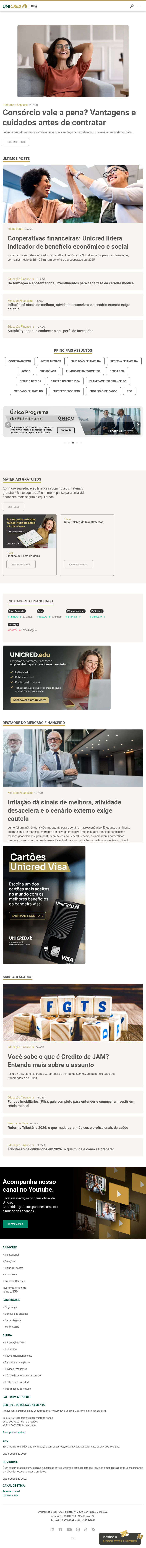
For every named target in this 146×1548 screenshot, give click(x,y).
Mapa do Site (11, 1327)
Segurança (10, 1307)
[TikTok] (85, 1529)
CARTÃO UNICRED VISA (65, 381)
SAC (5, 1440)
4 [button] (77, 443)
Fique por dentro (13, 1267)
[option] (73, 422)
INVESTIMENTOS (51, 361)
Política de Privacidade (17, 1382)
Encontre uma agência (17, 1362)
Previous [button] (8, 425)
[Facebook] (60, 1529)
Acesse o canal (11, 1491)
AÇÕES (25, 371)
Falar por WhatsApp (14, 1432)
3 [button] (73, 443)
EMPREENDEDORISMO (66, 391)
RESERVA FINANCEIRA (124, 361)
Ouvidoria (10, 1462)
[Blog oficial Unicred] (15, 6)
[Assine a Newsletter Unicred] (121, 1537)
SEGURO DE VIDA (30, 381)
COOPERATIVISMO (19, 361)
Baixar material (29, 545)
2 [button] (69, 443)
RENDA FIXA (117, 371)
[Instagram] (78, 1529)
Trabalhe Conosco (14, 1281)
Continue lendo (16, 142)
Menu (139, 6)
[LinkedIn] (52, 1529)
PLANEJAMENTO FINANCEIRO (107, 381)
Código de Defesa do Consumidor (23, 1375)
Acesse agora (15, 1224)
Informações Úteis (14, 1342)
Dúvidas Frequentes (15, 1369)
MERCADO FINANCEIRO (28, 391)
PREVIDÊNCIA (48, 371)
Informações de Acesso (17, 1388)
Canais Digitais (12, 1320)
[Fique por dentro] (93, 1529)
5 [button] (81, 443)
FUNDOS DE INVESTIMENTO (83, 371)
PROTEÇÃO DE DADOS (103, 391)
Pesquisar (132, 6)
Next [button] (138, 425)
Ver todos (13, 506)
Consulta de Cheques (16, 1313)
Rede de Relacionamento (18, 1355)
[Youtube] (69, 1529)
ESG (129, 391)
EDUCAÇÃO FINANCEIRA (86, 361)
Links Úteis (10, 1349)
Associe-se (10, 1274)
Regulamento (10, 1495)
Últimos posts (16, 158)
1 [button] (65, 443)
